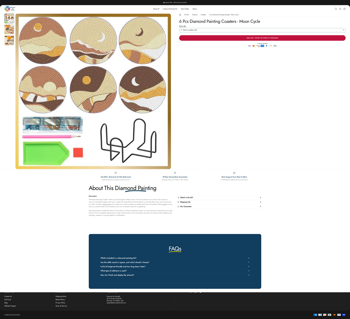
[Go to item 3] (9, 40)
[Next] (166, 95)
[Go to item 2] (9, 29)
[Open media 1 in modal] (93, 91)
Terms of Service (61, 306)
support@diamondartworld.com (116, 303)
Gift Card (7, 300)
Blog (6, 303)
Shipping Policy (61, 296)
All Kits (186, 15)
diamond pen (107, 204)
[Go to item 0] (9, 18)
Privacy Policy (60, 303)
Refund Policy (60, 300)
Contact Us (8, 296)
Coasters (203, 15)
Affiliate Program (10, 306)
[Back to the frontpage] (180, 15)
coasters (164, 204)
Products (194, 15)
